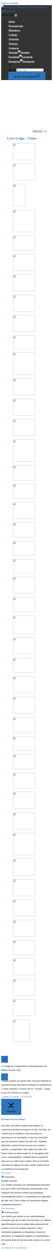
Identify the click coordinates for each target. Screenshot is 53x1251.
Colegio (13, 34)
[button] (10, 65)
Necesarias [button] (6, 1173)
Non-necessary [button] (8, 1208)
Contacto (14, 48)
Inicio (12, 21)
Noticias (13, 43)
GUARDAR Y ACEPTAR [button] (14, 1248)
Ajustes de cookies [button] (10, 1096)
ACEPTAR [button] (26, 1096)
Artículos (14, 39)
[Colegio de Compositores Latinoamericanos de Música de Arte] (26, 11)
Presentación (16, 25)
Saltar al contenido (9, 3)
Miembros (14, 30)
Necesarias (10, 1177)
